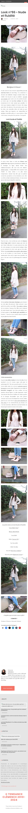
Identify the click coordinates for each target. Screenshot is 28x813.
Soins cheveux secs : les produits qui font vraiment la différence (13, 710)
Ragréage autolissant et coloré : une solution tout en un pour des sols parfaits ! (13, 751)
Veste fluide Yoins (13, 528)
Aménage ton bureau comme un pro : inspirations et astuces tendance (13, 745)
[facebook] (9, 804)
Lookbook (12, 18)
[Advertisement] (14, 645)
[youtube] (16, 804)
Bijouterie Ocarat (17, 554)
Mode (17, 18)
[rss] (19, 804)
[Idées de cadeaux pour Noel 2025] (10, 736)
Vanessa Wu (15, 539)
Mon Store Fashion (16, 550)
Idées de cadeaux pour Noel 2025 (9, 739)
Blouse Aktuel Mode (14, 531)
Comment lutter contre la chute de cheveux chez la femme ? (14, 716)
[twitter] (11, 804)
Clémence (5, 18)
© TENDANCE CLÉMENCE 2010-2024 (14, 797)
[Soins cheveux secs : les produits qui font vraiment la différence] (14, 705)
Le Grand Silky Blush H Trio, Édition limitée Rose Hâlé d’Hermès (14, 722)
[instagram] (14, 804)
